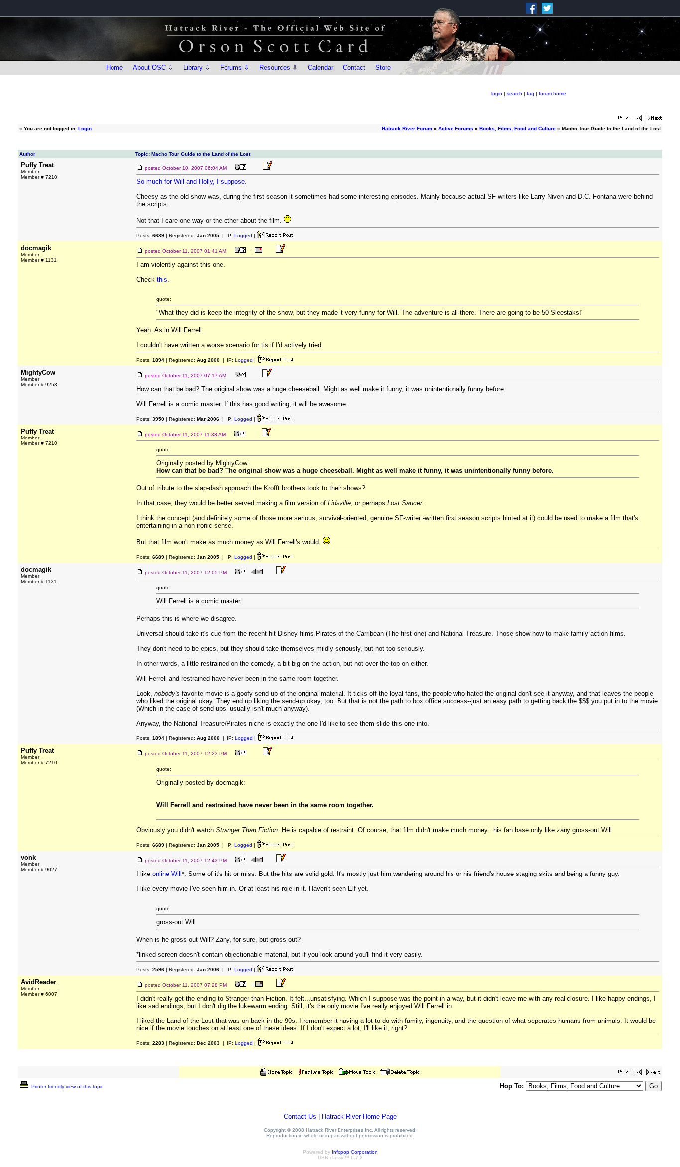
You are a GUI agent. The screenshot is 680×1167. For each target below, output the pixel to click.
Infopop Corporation (355, 1152)
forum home (552, 93)
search (514, 93)
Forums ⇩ (234, 67)
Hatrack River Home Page (359, 1116)
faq (530, 93)
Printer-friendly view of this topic (67, 1086)
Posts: (150, 235)
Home (114, 67)
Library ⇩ (196, 67)
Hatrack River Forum (407, 128)
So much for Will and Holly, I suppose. (191, 181)
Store (383, 67)
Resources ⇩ (278, 67)
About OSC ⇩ (153, 67)
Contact (354, 67)
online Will (167, 873)
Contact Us (300, 1116)
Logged (243, 235)
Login (85, 128)
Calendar (320, 67)
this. (163, 279)
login (496, 93)
